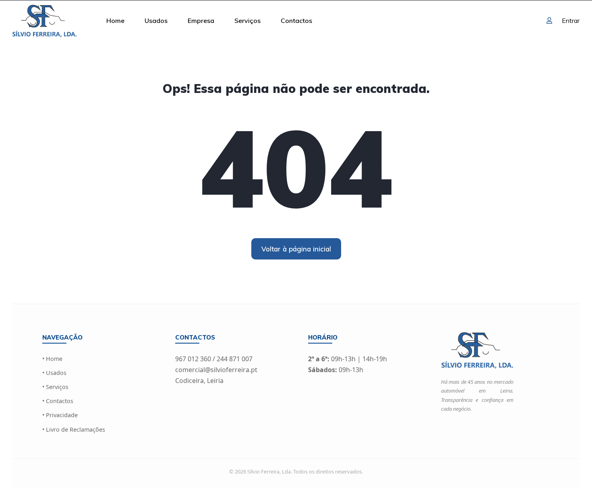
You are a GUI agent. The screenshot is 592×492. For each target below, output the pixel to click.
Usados (156, 20)
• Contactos (57, 401)
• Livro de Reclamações (73, 429)
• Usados (54, 373)
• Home (52, 358)
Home (115, 20)
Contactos (296, 20)
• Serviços (55, 387)
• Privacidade (60, 415)
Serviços (247, 20)
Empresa (201, 20)
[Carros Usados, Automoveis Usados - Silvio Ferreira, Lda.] (44, 20)
